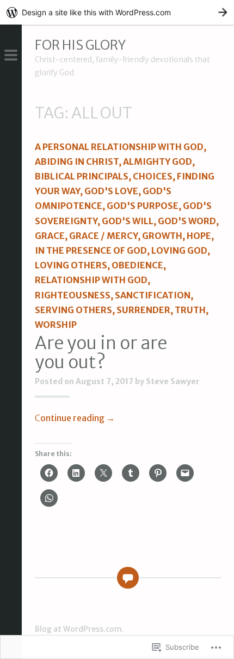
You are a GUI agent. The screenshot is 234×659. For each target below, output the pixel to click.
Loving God (179, 250)
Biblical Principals (81, 176)
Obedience (137, 265)
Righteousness (72, 295)
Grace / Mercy (103, 235)
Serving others (73, 309)
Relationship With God (91, 279)
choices (153, 176)
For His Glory (80, 45)
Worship (56, 324)
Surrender (143, 309)
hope (199, 235)
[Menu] (10, 56)
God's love (111, 190)
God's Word (187, 220)
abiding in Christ (77, 161)
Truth (190, 309)
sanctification (152, 295)
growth (162, 235)
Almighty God (157, 161)
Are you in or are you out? (101, 352)
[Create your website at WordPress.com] (117, 12)
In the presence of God (91, 250)
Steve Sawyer (173, 381)
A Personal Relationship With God (119, 146)
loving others (71, 265)
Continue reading (75, 417)
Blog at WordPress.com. (79, 629)
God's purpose (142, 205)
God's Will (127, 220)
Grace (50, 235)
